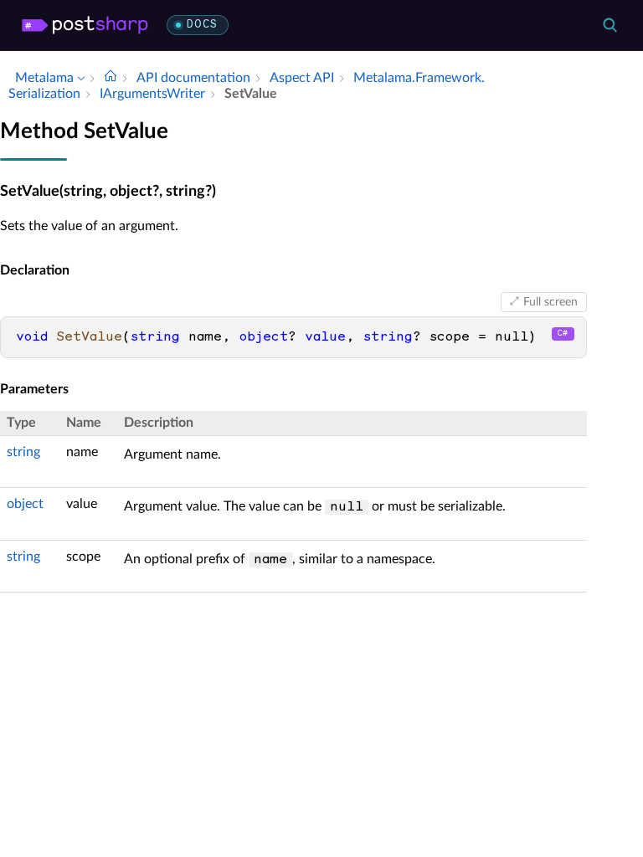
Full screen (550, 302)
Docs (202, 24)
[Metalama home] (85, 25)
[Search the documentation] (609, 25)
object (25, 504)
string (23, 452)
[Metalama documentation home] (110, 78)
